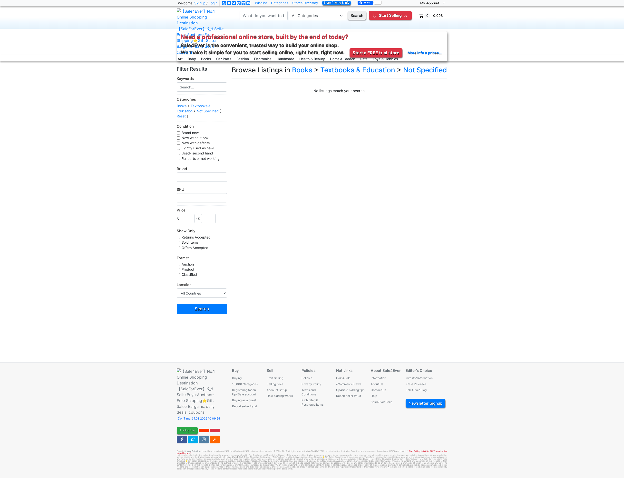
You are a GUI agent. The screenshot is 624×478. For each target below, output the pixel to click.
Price (181, 210)
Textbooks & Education (357, 70)
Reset (181, 116)
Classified (189, 274)
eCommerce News (348, 384)
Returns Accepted (196, 237)
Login (213, 3)
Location (184, 285)
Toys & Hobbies (385, 59)
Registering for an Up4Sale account (244, 392)
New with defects (196, 143)
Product (188, 269)
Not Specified (208, 111)
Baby (192, 59)
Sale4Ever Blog (416, 390)
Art (180, 59)
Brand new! (191, 133)
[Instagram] (204, 439)
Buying (237, 378)
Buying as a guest (244, 400)
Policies (307, 378)
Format (183, 258)
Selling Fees (275, 384)
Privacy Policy (311, 384)
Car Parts (223, 59)
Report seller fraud (244, 406)
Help (374, 396)
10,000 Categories (245, 384)
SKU (180, 189)
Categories (279, 3)
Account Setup (277, 390)
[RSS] (215, 439)
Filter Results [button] (192, 69)
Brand (182, 169)
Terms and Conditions (309, 392)
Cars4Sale (343, 378)
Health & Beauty (312, 59)
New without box (195, 138)
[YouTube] (215, 430)
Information (378, 378)
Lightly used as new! (198, 148)
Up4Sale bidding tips (350, 390)
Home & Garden (342, 59)
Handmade (285, 59)
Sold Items (190, 242)
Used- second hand (197, 153)
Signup (199, 3)
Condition (185, 126)
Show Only (186, 231)
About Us (377, 384)
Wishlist (261, 3)
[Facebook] (182, 439)
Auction (188, 264)
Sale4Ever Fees (381, 402)
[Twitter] (193, 439)
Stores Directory (305, 3)
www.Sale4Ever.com (196, 451)
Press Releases (416, 384)
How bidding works (280, 396)
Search (357, 15)
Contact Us (378, 390)
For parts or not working (201, 158)
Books (206, 59)
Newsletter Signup (425, 403)
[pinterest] (204, 430)
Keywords (185, 78)
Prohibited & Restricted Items (312, 402)
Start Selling (275, 378)
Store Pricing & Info (336, 2)
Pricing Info (187, 430)
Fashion (242, 59)
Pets (364, 59)
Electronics (263, 59)
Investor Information (419, 378)
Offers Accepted (195, 248)
